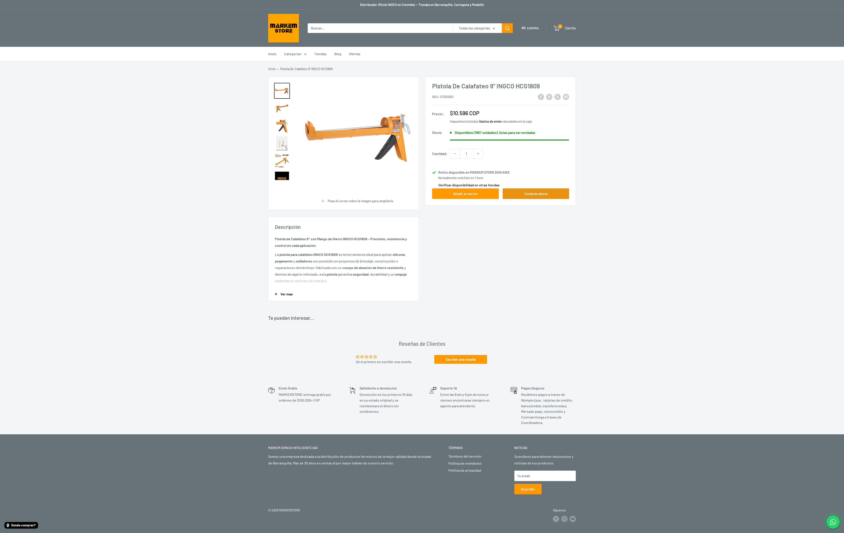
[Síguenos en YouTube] (573, 519)
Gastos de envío (490, 121)
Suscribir (528, 489)
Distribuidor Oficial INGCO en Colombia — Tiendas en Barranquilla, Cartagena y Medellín (422, 5)
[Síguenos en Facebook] (556, 519)
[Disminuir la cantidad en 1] (454, 153)
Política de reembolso (465, 463)
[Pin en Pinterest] (549, 96)
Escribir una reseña (461, 359)
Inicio (272, 54)
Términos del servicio (464, 456)
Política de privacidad (464, 470)
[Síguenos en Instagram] (564, 519)
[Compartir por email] (566, 96)
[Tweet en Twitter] (558, 96)
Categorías (293, 54)
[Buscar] (507, 28)
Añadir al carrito (465, 193)
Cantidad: (439, 153)
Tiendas (320, 54)
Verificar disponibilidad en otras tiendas (469, 185)
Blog (337, 54)
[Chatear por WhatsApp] (833, 522)
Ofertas (354, 54)
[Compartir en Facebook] (541, 96)
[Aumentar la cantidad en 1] (478, 153)
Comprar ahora (535, 193)
